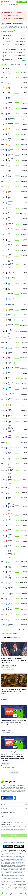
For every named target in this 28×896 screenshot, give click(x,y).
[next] (23, 629)
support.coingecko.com (16, 18)
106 (19, 629)
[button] (14, 772)
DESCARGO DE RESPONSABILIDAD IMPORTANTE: (13, 850)
